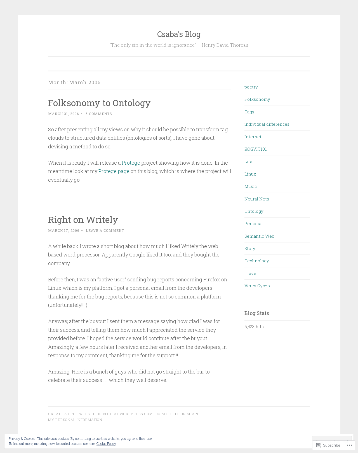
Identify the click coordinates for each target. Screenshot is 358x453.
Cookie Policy (106, 443)
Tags (249, 112)
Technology (256, 260)
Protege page (113, 171)
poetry (251, 87)
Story (249, 248)
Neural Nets (256, 199)
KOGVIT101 (255, 149)
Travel (251, 273)
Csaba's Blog (179, 34)
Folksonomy (257, 99)
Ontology (253, 211)
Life (248, 161)
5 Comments (99, 113)
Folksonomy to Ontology (99, 103)
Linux (250, 174)
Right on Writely (83, 219)
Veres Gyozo (257, 285)
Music (250, 186)
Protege (131, 162)
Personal (253, 223)
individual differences (266, 124)
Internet (253, 136)
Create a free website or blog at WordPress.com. (101, 414)
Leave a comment (105, 230)
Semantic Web (259, 236)
